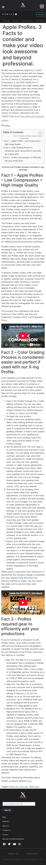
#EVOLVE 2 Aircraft (18, 786)
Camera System (27, 21)
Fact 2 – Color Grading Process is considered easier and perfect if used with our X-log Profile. (23, 150)
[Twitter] (9, 844)
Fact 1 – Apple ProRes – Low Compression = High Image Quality (23, 142)
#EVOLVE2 (34, 786)
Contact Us (6, 830)
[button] (3, 7)
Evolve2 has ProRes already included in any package (30, 137)
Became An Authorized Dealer (13, 839)
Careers (5, 834)
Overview (6, 21)
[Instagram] (19, 844)
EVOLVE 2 (6, 821)
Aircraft (15, 21)
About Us (6, 826)
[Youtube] (14, 844)
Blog (4, 817)
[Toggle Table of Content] (39, 133)
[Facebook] (4, 844)
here (29, 780)
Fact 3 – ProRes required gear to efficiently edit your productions (23, 159)
